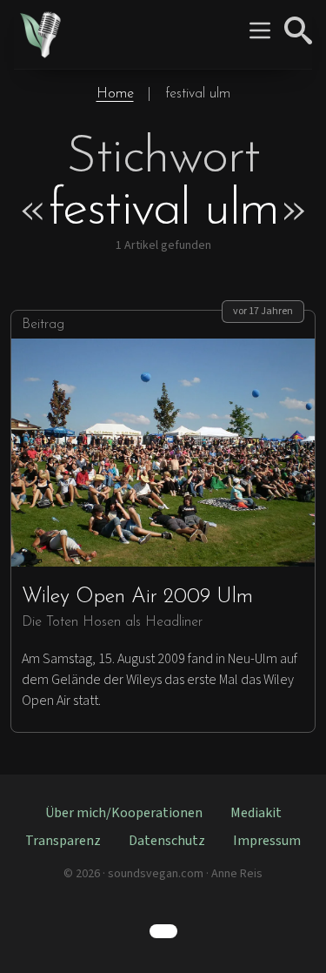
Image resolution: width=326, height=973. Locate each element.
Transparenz (63, 840)
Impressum (267, 840)
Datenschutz (167, 840)
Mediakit (256, 812)
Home (115, 94)
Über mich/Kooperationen (124, 812)
